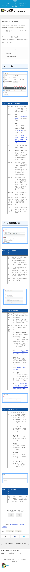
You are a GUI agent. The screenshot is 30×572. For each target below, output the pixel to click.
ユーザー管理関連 (19, 27)
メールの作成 (19, 130)
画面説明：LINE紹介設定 (8, 543)
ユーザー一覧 (10, 531)
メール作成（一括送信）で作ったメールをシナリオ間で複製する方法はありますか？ (21, 139)
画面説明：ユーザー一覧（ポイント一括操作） (22, 543)
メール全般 (18, 531)
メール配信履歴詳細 (10, 56)
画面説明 (4, 27)
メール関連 (10, 27)
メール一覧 (7, 53)
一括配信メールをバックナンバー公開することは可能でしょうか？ (20, 352)
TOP (11, 550)
